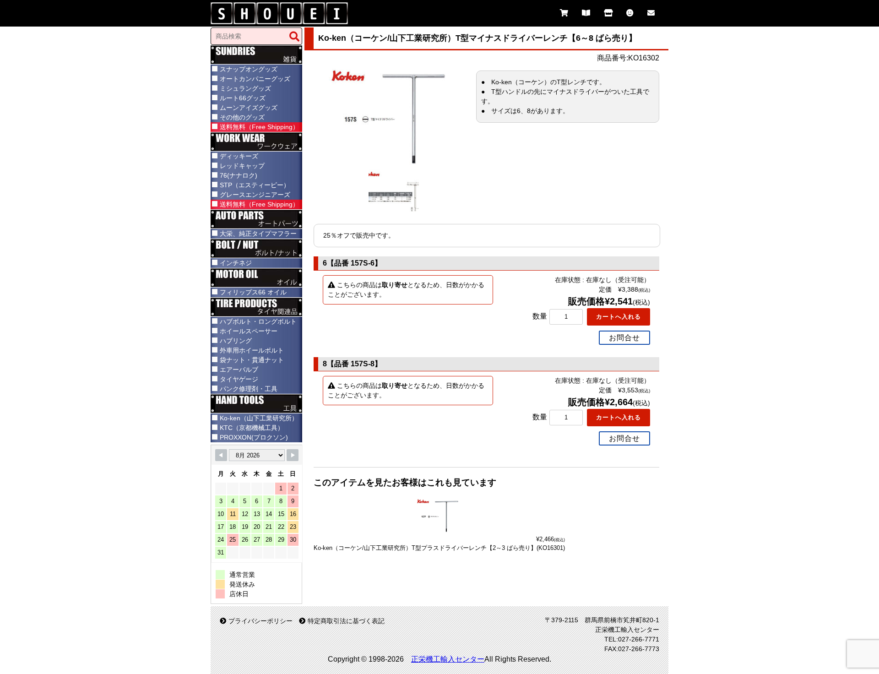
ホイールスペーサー (248, 331)
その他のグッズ (242, 117)
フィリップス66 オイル (253, 292)
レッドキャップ (242, 165)
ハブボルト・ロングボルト (258, 321)
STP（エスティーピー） (255, 185)
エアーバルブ (239, 369)
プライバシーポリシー (260, 621)
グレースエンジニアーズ (255, 194)
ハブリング (236, 340)
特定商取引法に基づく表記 (346, 621)
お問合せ (624, 338)
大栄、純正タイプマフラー (258, 233)
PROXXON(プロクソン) (254, 437)
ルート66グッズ (243, 98)
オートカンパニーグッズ (255, 78)
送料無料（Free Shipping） (259, 126)
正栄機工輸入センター (447, 659)
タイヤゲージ (239, 379)
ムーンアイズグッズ (248, 107)
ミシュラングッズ (245, 88)
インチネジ (236, 262)
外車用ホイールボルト (252, 350)
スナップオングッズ (248, 69)
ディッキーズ (239, 156)
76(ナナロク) (238, 175)
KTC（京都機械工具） (252, 427)
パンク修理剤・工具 (248, 388)
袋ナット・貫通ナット (252, 360)
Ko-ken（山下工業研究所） (259, 418)
